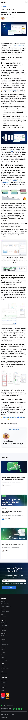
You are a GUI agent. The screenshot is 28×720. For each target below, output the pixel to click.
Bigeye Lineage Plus (18, 45)
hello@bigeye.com (6, 708)
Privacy (12, 714)
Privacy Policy (23, 583)
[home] (4, 2)
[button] (26, 2)
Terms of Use (4, 714)
